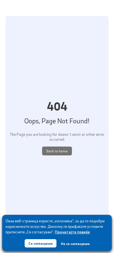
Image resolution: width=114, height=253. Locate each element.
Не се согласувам (75, 243)
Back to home (57, 151)
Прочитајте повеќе (72, 231)
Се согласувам (40, 243)
